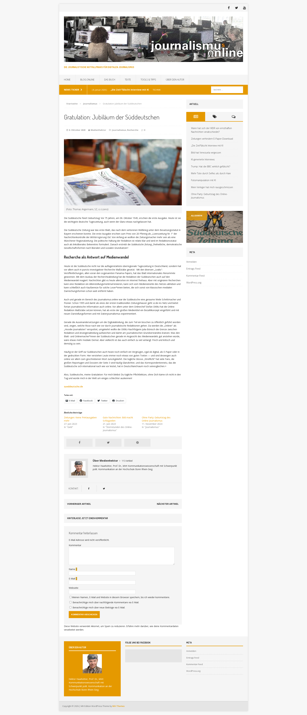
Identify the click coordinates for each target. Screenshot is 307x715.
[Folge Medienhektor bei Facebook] (88, 488)
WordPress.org (193, 282)
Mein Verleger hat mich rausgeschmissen (212, 187)
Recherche (132, 130)
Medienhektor (98, 130)
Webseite (73, 587)
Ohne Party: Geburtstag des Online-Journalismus (156, 419)
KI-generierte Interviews (203, 159)
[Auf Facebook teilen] (79, 443)
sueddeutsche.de (73, 386)
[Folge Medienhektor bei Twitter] (104, 488)
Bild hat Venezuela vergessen (206, 152)
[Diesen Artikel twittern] (108, 443)
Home (67, 79)
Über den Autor (175, 79)
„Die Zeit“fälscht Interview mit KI (207, 145)
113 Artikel (127, 460)
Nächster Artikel (168, 503)
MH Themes (118, 706)
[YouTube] (244, 8)
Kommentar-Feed (195, 275)
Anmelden (191, 261)
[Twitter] (236, 8)
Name (72, 569)
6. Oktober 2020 (77, 130)
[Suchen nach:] (227, 89)
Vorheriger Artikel (79, 503)
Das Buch (109, 79)
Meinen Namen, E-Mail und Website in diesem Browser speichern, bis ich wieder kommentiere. (121, 597)
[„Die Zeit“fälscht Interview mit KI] (214, 227)
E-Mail (72, 578)
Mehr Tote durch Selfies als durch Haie (211, 173)
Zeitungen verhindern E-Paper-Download (212, 138)
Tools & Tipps (148, 79)
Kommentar (75, 545)
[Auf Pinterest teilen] (137, 443)
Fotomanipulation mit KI (203, 180)
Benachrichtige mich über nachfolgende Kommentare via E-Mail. (106, 602)
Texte (128, 79)
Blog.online (87, 79)
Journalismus (119, 130)
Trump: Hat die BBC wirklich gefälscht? (210, 166)
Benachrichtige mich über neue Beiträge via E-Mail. (99, 607)
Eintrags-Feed (193, 268)
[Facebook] (228, 8)
